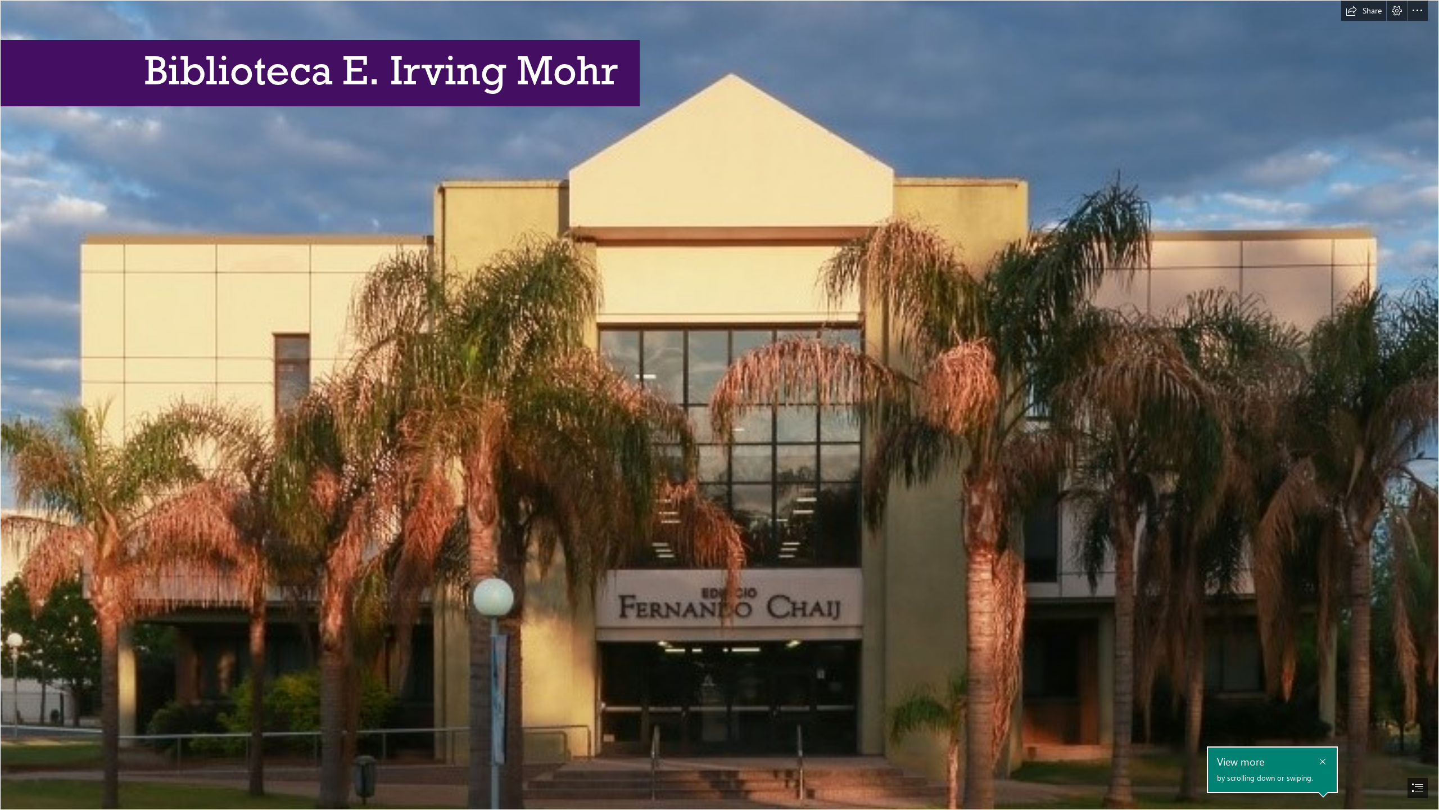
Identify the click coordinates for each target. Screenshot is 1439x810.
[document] (719, 405)
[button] (1363, 11)
